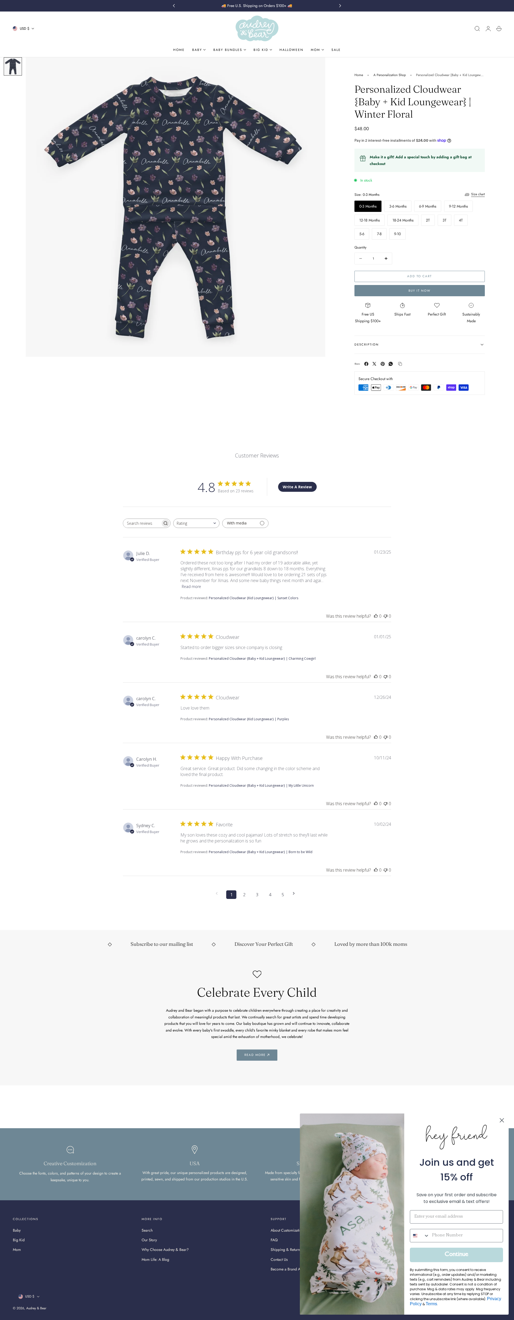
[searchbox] (142, 523)
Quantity (360, 247)
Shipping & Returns (286, 1249)
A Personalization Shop (389, 75)
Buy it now (419, 290)
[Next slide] (340, 6)
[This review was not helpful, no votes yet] (385, 616)
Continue (456, 1255)
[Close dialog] (502, 1120)
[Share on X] (374, 363)
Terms (431, 1304)
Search (147, 1230)
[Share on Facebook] (366, 363)
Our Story (149, 1240)
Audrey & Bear (36, 1308)
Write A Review (297, 486)
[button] (477, 28)
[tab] (13, 66)
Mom (17, 1249)
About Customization (287, 1230)
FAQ (274, 1240)
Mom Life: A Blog (155, 1259)
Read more (191, 586)
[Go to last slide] (173, 6)
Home (358, 75)
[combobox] (196, 523)
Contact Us (279, 1259)
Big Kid (19, 1240)
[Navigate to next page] (295, 893)
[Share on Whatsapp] (390, 363)
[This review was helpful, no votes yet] (376, 616)
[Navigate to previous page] (218, 893)
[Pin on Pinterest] (382, 363)
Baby (17, 1230)
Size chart (478, 194)
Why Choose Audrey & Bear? (165, 1249)
